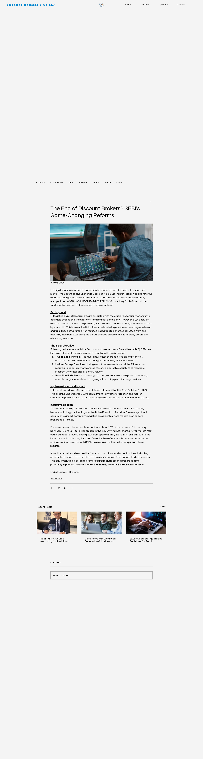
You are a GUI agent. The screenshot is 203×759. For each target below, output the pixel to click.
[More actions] (151, 201)
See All (163, 506)
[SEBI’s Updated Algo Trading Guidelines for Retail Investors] (146, 523)
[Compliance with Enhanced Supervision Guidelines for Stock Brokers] (101, 523)
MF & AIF (83, 182)
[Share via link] (72, 488)
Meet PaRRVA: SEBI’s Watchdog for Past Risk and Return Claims (56, 540)
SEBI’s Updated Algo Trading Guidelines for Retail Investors (146, 540)
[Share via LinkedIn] (65, 488)
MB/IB (108, 182)
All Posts (40, 182)
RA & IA (96, 182)
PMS (71, 182)
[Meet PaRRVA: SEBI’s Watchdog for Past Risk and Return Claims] (57, 523)
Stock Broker (56, 182)
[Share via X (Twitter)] (58, 488)
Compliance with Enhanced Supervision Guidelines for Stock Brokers (100, 540)
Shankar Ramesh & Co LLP (31, 5)
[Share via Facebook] (51, 488)
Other (119, 182)
